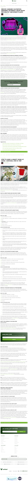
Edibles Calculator (3, 441)
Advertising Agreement (19, 474)
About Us (2, 446)
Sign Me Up (21, 431)
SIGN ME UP (14, 339)
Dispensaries (2, 439)
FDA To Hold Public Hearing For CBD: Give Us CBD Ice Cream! (12, 148)
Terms (11, 474)
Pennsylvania (16, 446)
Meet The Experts (17, 442)
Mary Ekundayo (7, 13)
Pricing (2, 442)
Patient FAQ (16, 439)
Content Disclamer (25, 474)
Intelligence (16, 443)
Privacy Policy (14, 474)
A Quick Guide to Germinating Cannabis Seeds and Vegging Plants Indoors (14, 146)
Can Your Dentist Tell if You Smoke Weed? (9, 149)
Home (1, 5)
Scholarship (16, 441)
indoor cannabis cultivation (11, 53)
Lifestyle (4, 5)
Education (2, 440)
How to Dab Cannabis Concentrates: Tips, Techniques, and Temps (13, 143)
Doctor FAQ (16, 440)
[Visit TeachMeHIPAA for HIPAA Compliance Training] (20, 478)
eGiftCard (2, 443)
